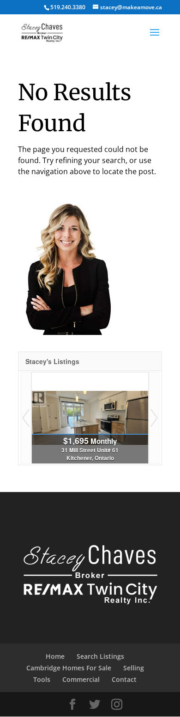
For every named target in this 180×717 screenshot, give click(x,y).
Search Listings (100, 656)
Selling (133, 667)
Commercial (81, 679)
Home (55, 656)
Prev (26, 418)
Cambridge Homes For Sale (68, 667)
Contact (124, 679)
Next (154, 418)
